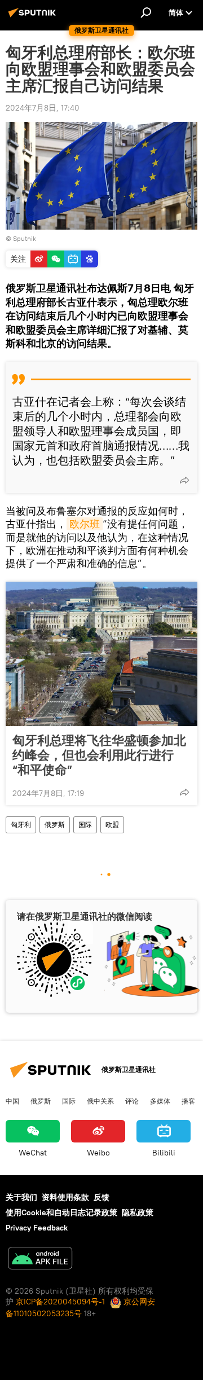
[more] (184, 480)
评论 (132, 1101)
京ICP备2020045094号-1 (60, 1302)
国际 (85, 824)
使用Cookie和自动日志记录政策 (61, 1212)
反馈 (101, 1197)
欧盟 (112, 824)
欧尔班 (84, 523)
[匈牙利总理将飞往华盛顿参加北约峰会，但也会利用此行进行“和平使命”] (101, 654)
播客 (188, 1101)
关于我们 (21, 1197)
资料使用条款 (65, 1197)
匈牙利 (21, 824)
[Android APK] (40, 1259)
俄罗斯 (55, 824)
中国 (12, 1101)
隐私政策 (137, 1212)
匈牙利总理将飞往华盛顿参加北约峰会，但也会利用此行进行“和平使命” (99, 755)
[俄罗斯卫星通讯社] (34, 17)
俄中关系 (100, 1101)
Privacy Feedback (37, 1228)
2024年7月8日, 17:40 (43, 108)
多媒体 (160, 1101)
